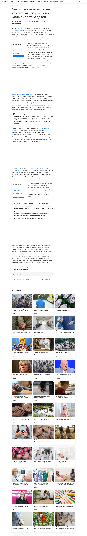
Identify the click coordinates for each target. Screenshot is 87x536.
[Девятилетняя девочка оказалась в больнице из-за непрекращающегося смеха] (43, 326)
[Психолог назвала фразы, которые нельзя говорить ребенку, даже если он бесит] (65, 478)
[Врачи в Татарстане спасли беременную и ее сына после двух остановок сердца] (22, 478)
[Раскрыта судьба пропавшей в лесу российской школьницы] (43, 370)
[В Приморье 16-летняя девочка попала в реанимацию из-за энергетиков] (65, 304)
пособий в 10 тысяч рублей (44, 50)
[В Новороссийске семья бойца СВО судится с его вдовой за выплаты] (22, 391)
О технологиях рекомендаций (42, 535)
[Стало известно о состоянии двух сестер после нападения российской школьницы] (43, 304)
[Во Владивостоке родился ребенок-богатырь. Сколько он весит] (43, 435)
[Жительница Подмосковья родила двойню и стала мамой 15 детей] (43, 348)
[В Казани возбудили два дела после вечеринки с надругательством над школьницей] (43, 391)
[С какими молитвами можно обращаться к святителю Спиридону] (22, 348)
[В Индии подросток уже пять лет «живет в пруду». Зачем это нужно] (43, 413)
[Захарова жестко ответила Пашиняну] (22, 370)
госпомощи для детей (18, 30)
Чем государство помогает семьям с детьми (36, 267)
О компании (6, 535)
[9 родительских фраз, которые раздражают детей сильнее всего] (22, 413)
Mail (2, 535)
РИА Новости (22, 5)
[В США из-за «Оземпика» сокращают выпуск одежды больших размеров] (43, 478)
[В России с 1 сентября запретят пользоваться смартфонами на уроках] (22, 435)
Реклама (11, 535)
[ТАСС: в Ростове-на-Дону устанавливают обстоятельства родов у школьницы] (65, 522)
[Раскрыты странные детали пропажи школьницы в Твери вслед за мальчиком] (22, 304)
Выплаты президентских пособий (22, 94)
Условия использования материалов (70, 535)
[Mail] (2, 1)
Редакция (33, 535)
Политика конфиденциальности (55, 535)
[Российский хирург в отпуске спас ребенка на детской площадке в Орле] (65, 457)
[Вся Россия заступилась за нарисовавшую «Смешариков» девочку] (65, 500)
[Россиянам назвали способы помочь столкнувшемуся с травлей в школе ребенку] (43, 500)
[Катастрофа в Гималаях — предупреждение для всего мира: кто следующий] (65, 348)
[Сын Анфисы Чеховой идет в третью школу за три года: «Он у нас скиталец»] (65, 413)
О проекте (28, 535)
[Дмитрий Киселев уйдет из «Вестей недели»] (65, 370)
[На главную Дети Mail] (5, 1)
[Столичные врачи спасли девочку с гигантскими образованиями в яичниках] (65, 326)
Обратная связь (81, 535)
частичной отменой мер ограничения (38, 187)
